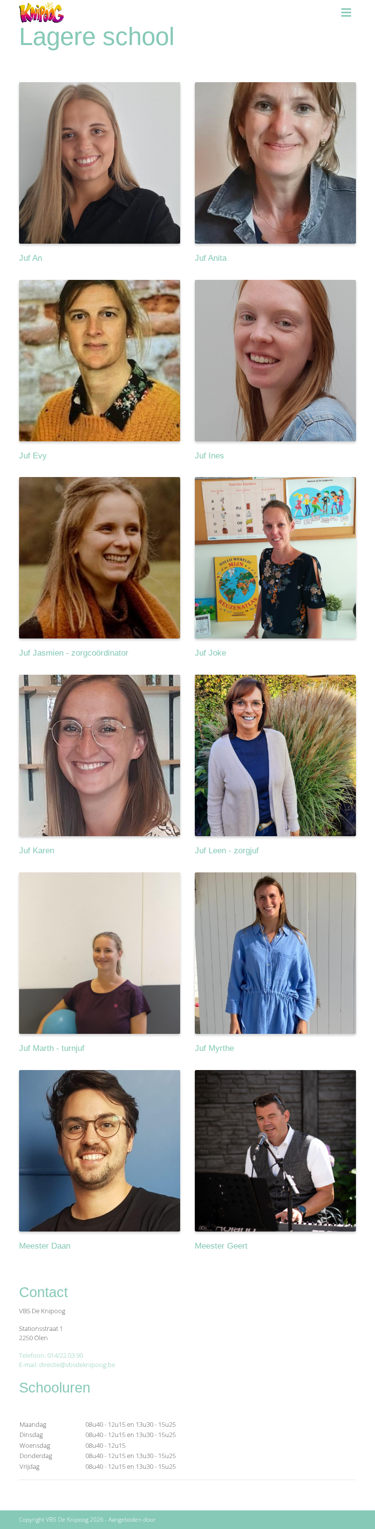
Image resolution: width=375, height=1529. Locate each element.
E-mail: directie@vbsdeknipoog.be (67, 1364)
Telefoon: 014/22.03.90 (51, 1355)
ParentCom (172, 1519)
